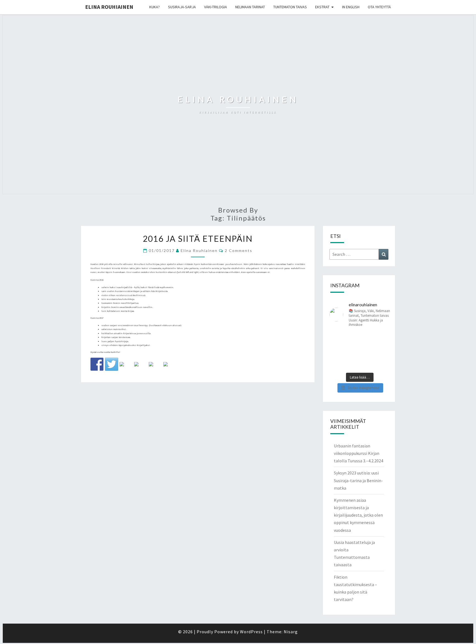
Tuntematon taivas (290, 6)
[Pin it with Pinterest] (140, 368)
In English (350, 6)
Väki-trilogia (215, 6)
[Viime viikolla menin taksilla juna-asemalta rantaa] (359, 351)
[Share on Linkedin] (155, 368)
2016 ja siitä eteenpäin (198, 238)
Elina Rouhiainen (109, 6)
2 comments (238, 250)
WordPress (251, 631)
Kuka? (154, 6)
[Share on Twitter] (111, 364)
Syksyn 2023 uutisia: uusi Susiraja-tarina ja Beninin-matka (358, 480)
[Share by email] (170, 368)
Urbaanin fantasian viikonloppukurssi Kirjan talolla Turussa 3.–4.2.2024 (358, 453)
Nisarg (291, 631)
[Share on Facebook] (97, 364)
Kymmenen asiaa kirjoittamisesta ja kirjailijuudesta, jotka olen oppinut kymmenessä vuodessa (358, 515)
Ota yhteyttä (379, 6)
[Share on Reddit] (126, 368)
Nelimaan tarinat (250, 6)
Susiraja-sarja (182, 6)
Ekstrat (322, 6)
